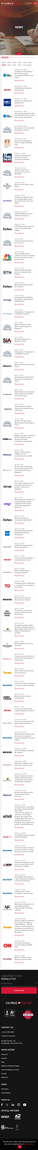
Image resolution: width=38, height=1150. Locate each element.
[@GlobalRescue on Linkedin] (13, 1105)
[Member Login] (28, 3)
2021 (30, 62)
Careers (4, 1058)
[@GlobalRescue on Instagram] (19, 1104)
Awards (3, 1073)
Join (35, 3)
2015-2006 (27, 65)
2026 (4, 62)
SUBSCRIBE (19, 990)
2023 (20, 62)
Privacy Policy (29, 1144)
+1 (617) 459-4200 (7, 1032)
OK (20, 1146)
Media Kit (4, 1077)
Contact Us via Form (8, 1036)
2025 (9, 62)
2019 (9, 65)
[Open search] (26, 3)
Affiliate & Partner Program (10, 1066)
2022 (25, 62)
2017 (20, 65)
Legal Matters (6, 1093)
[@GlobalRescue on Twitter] (7, 1105)
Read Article (19, 80)
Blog (2, 1062)
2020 (4, 65)
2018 (14, 65)
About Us (4, 1054)
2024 (14, 62)
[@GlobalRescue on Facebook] (2, 1104)
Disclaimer (5, 1089)
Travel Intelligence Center (10, 1070)
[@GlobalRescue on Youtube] (25, 1105)
